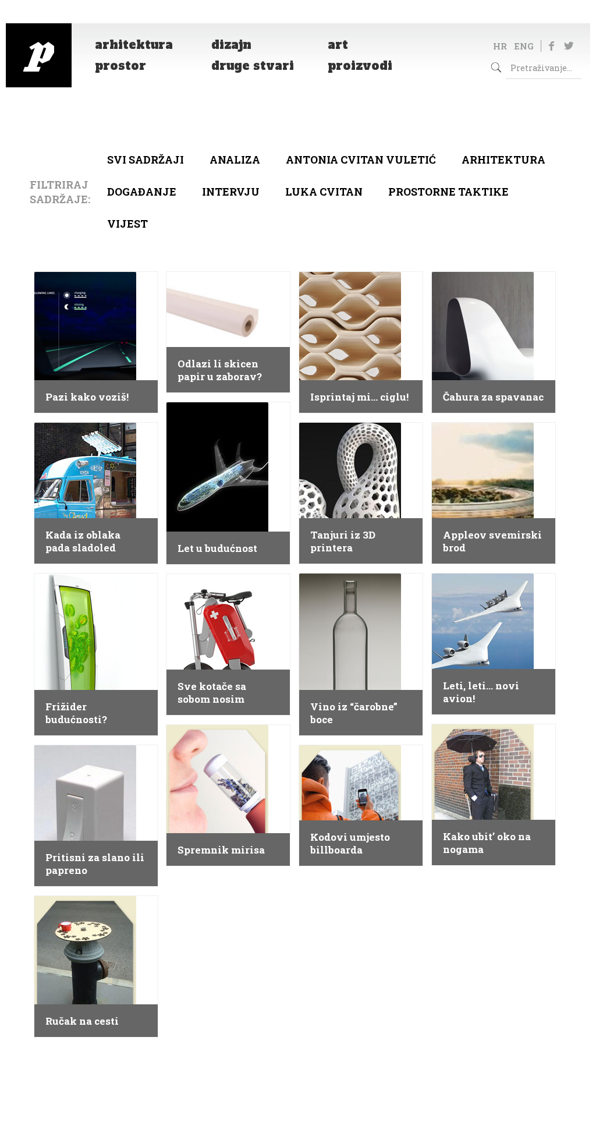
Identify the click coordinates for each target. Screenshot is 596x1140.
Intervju (231, 192)
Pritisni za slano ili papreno (94, 864)
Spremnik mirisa (221, 850)
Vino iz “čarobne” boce (354, 713)
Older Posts (298, 1064)
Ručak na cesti (82, 1021)
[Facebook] (551, 45)
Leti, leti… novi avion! (481, 692)
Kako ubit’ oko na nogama (487, 843)
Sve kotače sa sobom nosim (212, 693)
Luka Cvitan (324, 192)
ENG (524, 46)
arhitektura (503, 160)
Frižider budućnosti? (76, 713)
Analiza (235, 160)
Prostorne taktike (448, 192)
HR (500, 46)
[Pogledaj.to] (38, 55)
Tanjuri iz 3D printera (342, 541)
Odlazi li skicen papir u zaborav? (220, 370)
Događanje (141, 192)
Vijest (127, 224)
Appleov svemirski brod (492, 541)
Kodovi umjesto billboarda (350, 843)
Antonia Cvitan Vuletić (361, 160)
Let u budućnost (217, 548)
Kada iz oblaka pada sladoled (82, 541)
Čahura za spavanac (493, 397)
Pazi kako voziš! (87, 397)
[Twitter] (569, 45)
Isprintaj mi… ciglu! (359, 397)
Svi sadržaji (145, 160)
